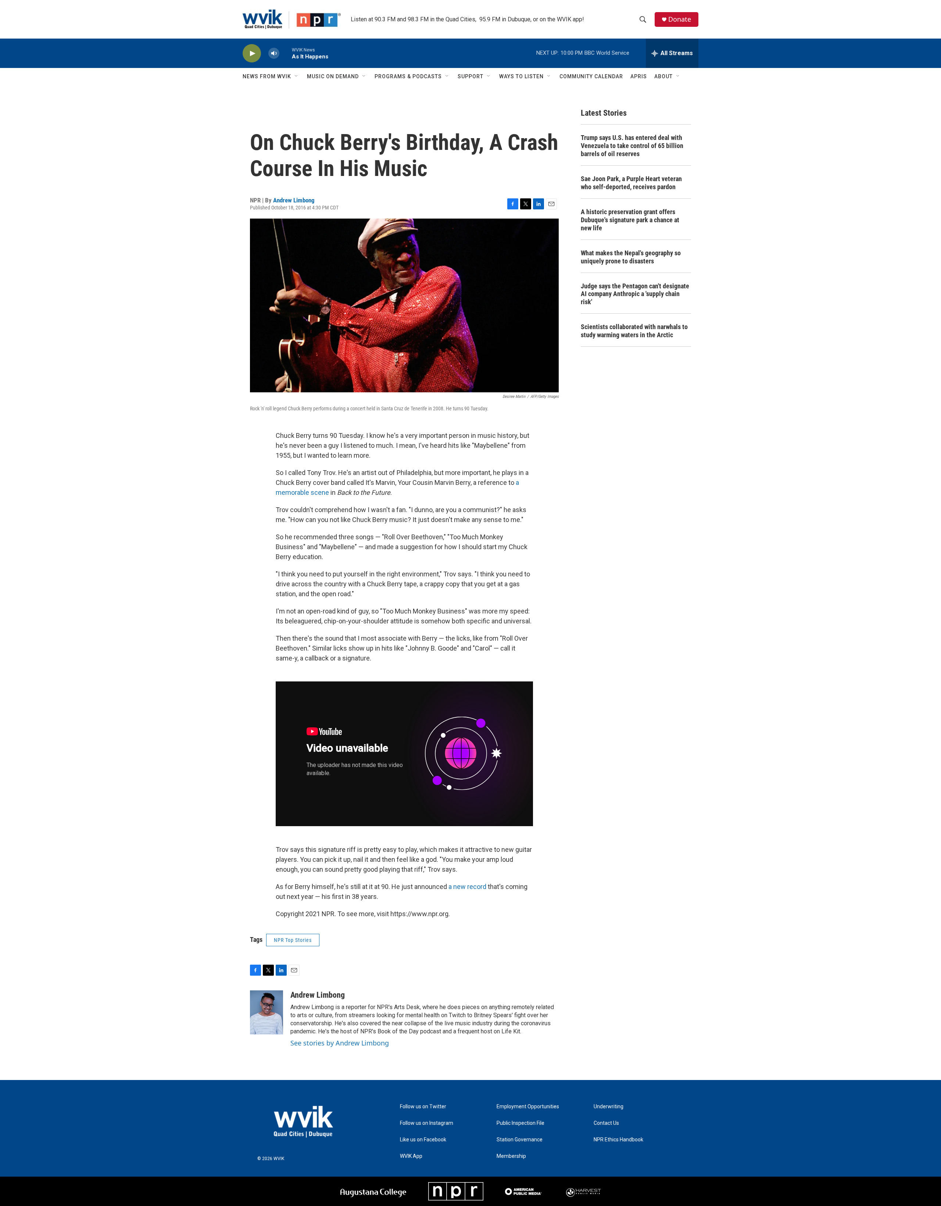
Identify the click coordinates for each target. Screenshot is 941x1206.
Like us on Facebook (423, 1139)
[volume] (274, 53)
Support (470, 76)
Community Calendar (591, 76)
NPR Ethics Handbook (618, 1139)
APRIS (638, 76)
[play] (252, 53)
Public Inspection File (520, 1123)
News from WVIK (267, 76)
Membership (511, 1156)
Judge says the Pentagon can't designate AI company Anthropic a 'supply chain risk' (635, 294)
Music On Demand (333, 76)
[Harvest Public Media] (584, 1191)
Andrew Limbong (294, 200)
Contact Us (606, 1123)
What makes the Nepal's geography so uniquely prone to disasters (631, 257)
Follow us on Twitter (423, 1106)
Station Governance (520, 1139)
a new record (467, 886)
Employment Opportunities (528, 1106)
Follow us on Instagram (426, 1123)
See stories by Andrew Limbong (339, 1042)
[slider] (286, 53)
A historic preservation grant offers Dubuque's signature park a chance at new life (630, 220)
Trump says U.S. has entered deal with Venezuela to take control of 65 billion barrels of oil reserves (632, 146)
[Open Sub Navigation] (297, 76)
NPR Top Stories (293, 940)
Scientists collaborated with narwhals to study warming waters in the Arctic (634, 331)
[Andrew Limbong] (266, 1012)
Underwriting (608, 1106)
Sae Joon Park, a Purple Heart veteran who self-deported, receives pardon (631, 183)
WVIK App (411, 1156)
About (663, 76)
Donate (679, 19)
